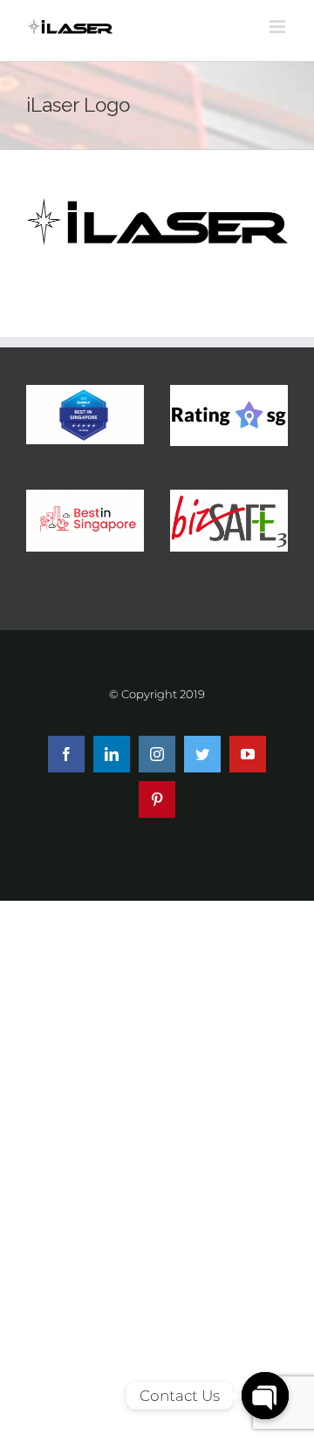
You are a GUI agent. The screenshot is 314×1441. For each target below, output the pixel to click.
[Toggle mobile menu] (279, 26)
